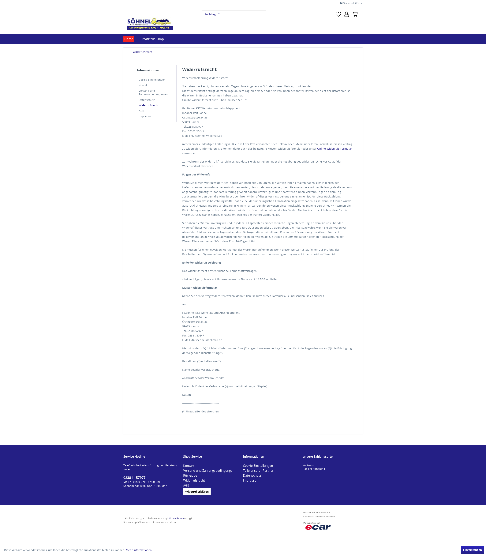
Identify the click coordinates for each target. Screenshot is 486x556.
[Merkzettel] (338, 14)
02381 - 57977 (133, 477)
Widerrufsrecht (149, 105)
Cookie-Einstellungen (152, 79)
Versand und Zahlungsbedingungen (153, 92)
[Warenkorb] (355, 14)
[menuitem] (234, 14)
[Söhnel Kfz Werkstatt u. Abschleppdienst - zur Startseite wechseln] (150, 20)
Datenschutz (147, 100)
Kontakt (143, 85)
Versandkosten (176, 518)
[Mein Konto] (346, 14)
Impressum (146, 116)
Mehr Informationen (139, 550)
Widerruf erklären (197, 491)
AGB (141, 111)
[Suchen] (263, 14)
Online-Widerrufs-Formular (334, 148)
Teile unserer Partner (256, 470)
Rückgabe (189, 475)
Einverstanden (472, 550)
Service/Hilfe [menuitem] (351, 3)
